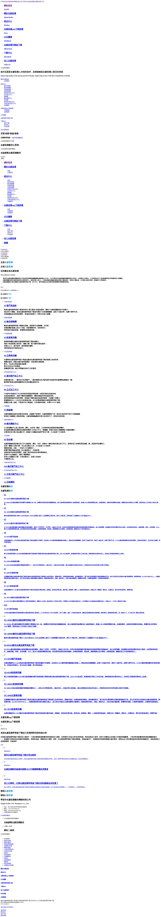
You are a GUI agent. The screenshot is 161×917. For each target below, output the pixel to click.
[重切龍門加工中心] (10, 372)
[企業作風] (4, 253)
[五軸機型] (7, 478)
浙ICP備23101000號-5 (7, 907)
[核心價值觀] (5, 251)
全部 (8, 170)
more (2, 287)
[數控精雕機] (8, 317)
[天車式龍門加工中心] (10, 470)
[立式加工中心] (8, 385)
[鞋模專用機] (8, 333)
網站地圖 (3, 915)
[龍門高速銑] (8, 301)
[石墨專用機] (8, 351)
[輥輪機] (6, 406)
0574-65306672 (17, 137)
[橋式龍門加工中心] (10, 462)
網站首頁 (8, 162)
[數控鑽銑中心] (8, 419)
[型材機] (6, 435)
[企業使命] (4, 249)
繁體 (2, 158)
